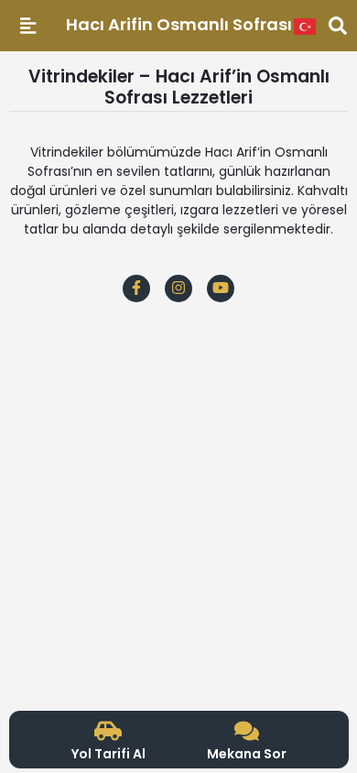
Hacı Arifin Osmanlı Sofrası (179, 24)
